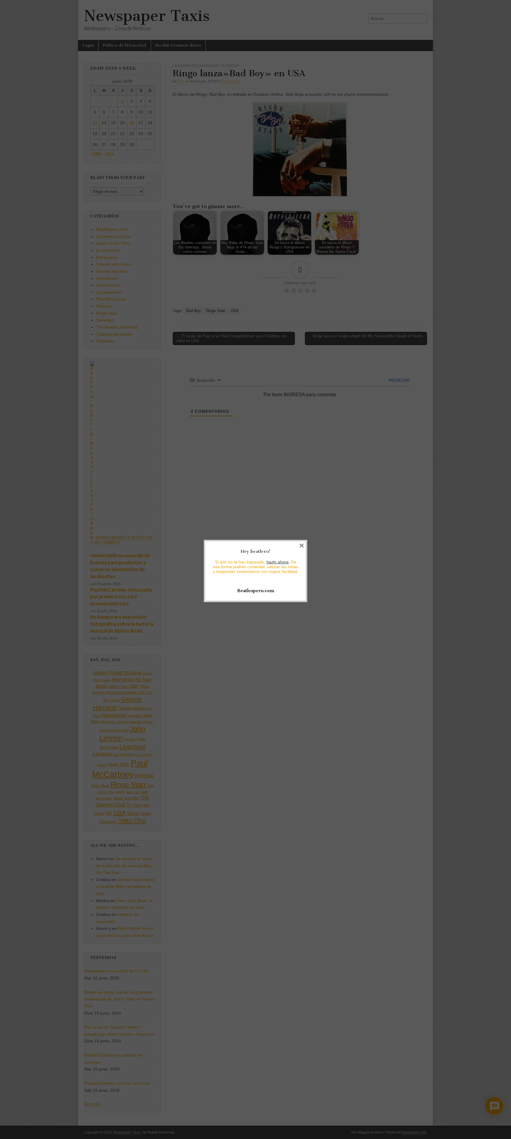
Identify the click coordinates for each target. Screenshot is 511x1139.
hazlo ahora (277, 562)
